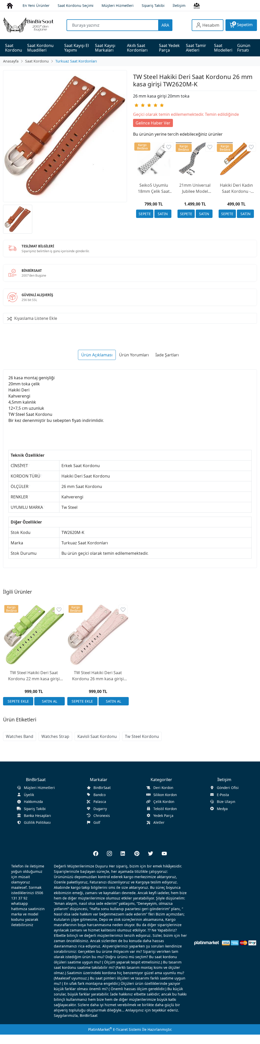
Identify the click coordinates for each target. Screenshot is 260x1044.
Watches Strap (55, 736)
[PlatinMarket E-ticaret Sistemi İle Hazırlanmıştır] (206, 942)
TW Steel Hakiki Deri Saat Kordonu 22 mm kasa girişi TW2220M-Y (34, 676)
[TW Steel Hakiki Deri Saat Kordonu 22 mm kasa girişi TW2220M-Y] (34, 635)
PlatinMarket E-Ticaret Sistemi (114, 1029)
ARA (165, 25)
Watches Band (19, 736)
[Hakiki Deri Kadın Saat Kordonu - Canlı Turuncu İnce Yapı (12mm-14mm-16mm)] (236, 159)
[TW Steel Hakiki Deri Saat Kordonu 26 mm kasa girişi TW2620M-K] (65, 136)
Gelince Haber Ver (153, 123)
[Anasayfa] (10, 5)
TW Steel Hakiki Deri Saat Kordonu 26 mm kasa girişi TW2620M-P (98, 676)
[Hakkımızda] (196, 5)
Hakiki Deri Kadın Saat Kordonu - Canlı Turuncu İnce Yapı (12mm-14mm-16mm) (236, 188)
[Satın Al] (162, 214)
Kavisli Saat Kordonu (97, 736)
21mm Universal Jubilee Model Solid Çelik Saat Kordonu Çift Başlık (194, 188)
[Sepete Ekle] (144, 214)
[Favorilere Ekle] (168, 147)
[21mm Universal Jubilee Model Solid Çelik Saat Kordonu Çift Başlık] (195, 159)
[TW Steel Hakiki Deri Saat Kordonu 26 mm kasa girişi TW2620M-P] (98, 635)
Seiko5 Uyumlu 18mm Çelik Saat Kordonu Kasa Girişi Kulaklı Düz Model (154, 188)
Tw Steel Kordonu (142, 736)
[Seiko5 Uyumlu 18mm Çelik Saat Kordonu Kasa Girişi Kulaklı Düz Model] (153, 159)
